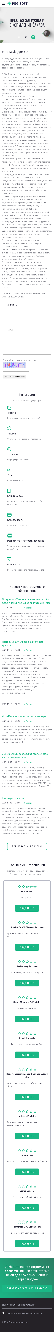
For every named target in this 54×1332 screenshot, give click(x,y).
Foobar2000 (27, 891)
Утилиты (12, 433)
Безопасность (15, 520)
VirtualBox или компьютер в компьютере (24, 716)
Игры (10, 475)
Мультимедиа (15, 496)
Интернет (12, 454)
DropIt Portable (27, 1038)
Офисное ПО (14, 564)
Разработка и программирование (25, 540)
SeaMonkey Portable (27, 966)
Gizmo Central (27, 1191)
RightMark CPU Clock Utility (27, 1227)
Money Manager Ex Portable (27, 1002)
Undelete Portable (27, 1116)
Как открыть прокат (13, 798)
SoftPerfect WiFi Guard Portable (27, 927)
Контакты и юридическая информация (24, 1313)
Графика (12, 412)
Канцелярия (27, 1155)
